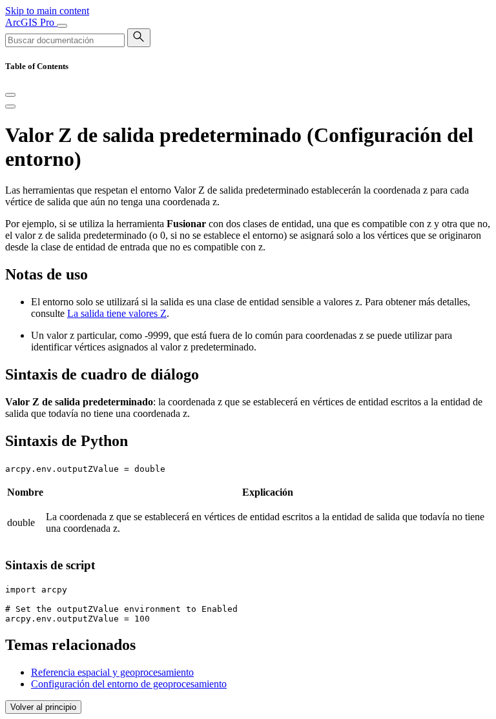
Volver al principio (43, 707)
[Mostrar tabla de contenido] (10, 106)
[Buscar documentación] (138, 37)
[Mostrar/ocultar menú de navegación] (62, 26)
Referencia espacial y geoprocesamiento (112, 672)
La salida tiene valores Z (117, 313)
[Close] (10, 95)
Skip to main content (47, 10)
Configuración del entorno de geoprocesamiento (129, 683)
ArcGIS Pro (31, 22)
